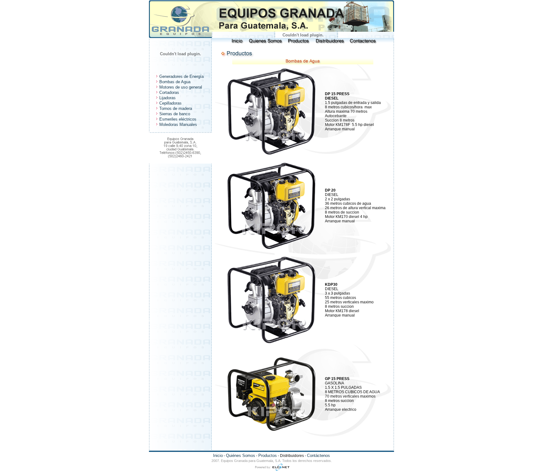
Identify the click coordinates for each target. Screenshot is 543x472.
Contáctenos (318, 455)
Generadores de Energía (181, 76)
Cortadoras (168, 92)
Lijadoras (167, 97)
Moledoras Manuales (177, 124)
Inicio (218, 455)
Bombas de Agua (174, 81)
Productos (267, 455)
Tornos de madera (175, 108)
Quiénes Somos (240, 455)
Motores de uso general (180, 87)
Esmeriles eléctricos (177, 119)
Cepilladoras (170, 103)
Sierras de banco (174, 113)
